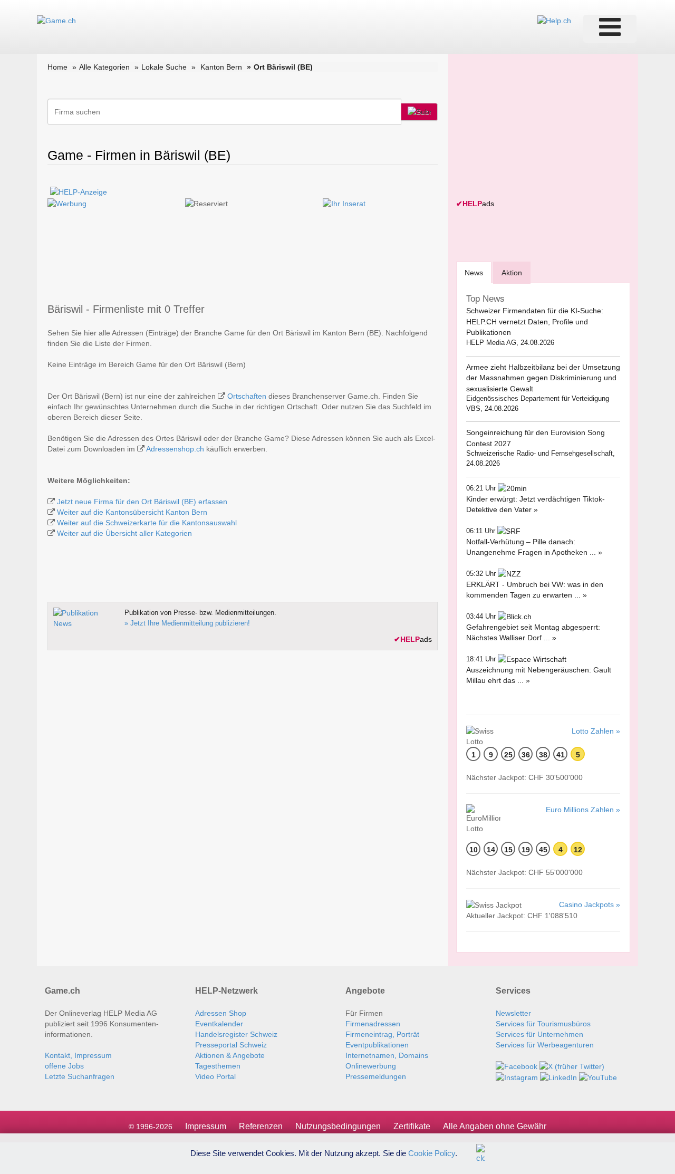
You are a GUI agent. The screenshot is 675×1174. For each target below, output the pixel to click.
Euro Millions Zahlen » (583, 809)
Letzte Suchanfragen (79, 1076)
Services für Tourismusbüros (543, 1023)
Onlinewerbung (370, 1066)
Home (57, 67)
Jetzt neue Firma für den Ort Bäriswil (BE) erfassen (142, 501)
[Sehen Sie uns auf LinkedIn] (558, 1077)
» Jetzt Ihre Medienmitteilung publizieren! (187, 623)
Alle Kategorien (104, 67)
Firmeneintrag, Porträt (382, 1034)
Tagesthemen (217, 1066)
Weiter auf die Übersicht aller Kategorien (124, 533)
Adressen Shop (220, 1013)
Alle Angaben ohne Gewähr (494, 1126)
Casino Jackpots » (589, 904)
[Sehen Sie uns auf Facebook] (516, 1066)
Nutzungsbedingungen (338, 1126)
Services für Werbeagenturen (545, 1045)
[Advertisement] (535, 128)
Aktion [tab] (512, 272)
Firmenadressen (372, 1023)
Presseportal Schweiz (231, 1045)
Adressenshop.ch (175, 449)
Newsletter (513, 1013)
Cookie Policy (431, 1152)
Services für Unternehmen (539, 1034)
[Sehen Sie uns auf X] (571, 1066)
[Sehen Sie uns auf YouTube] (598, 1077)
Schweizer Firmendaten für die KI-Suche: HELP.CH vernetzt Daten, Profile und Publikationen (534, 321)
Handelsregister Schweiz (236, 1034)
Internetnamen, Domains (386, 1055)
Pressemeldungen (375, 1076)
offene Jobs (64, 1066)
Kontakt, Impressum (78, 1055)
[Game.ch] (56, 20)
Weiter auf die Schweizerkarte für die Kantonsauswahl (147, 522)
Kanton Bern (221, 67)
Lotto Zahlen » (596, 731)
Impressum (205, 1126)
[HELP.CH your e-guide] (554, 20)
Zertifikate (411, 1126)
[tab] (473, 272)
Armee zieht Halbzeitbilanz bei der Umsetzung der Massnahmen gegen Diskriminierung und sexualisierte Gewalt (543, 378)
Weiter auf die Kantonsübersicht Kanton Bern (132, 512)
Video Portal (215, 1076)
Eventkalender (219, 1023)
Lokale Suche (164, 67)
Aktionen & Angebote (230, 1055)
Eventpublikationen (377, 1045)
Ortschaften (246, 396)
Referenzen (261, 1126)
